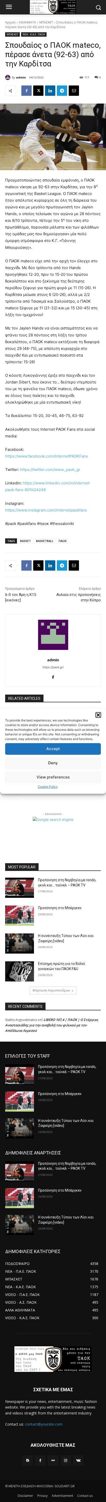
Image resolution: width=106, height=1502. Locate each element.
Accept (53, 748)
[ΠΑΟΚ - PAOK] (53, 1359)
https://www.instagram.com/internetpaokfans (46, 510)
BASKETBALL (45, 541)
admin (21, 77)
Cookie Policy (48, 787)
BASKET (25, 541)
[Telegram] (62, 90)
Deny (53, 762)
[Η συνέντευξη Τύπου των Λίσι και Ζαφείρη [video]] (19, 943)
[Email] (74, 90)
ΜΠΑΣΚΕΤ (46, 22)
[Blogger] (28, 1461)
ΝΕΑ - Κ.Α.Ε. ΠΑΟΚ (34, 34)
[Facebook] (26, 90)
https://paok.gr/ (53, 667)
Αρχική (10, 22)
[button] (98, 715)
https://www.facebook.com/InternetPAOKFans (46, 456)
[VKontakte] (78, 1461)
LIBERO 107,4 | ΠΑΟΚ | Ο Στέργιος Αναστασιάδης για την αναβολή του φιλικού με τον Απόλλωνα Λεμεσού (51, 1025)
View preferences (53, 777)
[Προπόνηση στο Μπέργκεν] (19, 916)
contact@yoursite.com (44, 1424)
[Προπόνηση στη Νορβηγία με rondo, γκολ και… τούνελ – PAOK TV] (19, 888)
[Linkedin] (50, 90)
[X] (38, 90)
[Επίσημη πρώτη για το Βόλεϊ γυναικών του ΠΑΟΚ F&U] (19, 971)
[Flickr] (53, 1461)
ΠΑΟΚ (63, 541)
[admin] (8, 77)
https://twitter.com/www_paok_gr (50, 469)
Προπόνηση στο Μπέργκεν (60, 908)
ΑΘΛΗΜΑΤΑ (27, 22)
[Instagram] (66, 1461)
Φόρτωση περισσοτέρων (51, 990)
